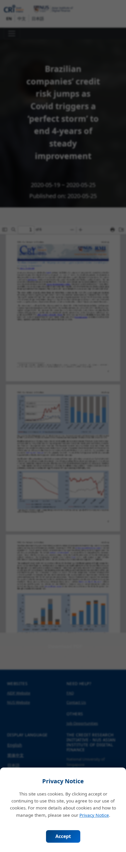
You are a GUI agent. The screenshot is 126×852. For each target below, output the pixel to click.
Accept (63, 836)
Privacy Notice (94, 815)
